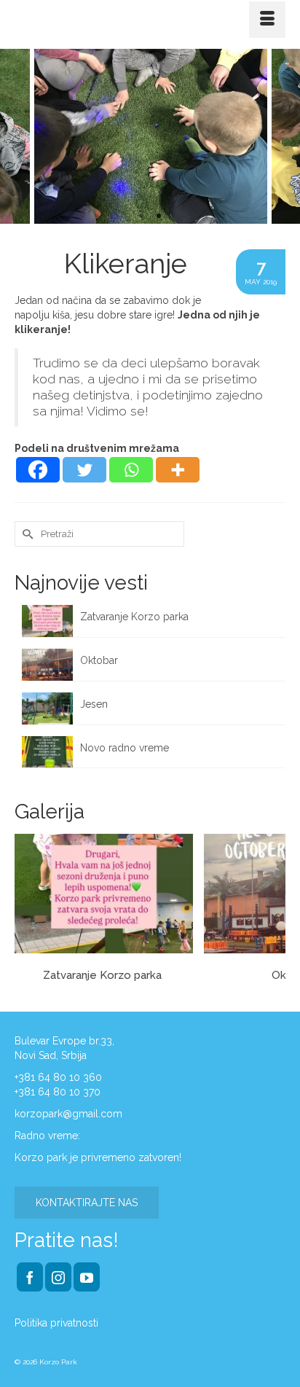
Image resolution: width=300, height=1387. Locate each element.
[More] (178, 469)
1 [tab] (141, 216)
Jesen (94, 704)
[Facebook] (38, 469)
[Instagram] (58, 1276)
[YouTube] (87, 1276)
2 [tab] (158, 216)
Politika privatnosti (56, 1323)
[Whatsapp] (131, 469)
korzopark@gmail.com (68, 1114)
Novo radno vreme (124, 748)
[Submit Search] (25, 534)
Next (280, 136)
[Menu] (267, 19)
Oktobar (99, 660)
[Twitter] (84, 469)
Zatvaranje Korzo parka (136, 616)
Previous (20, 136)
